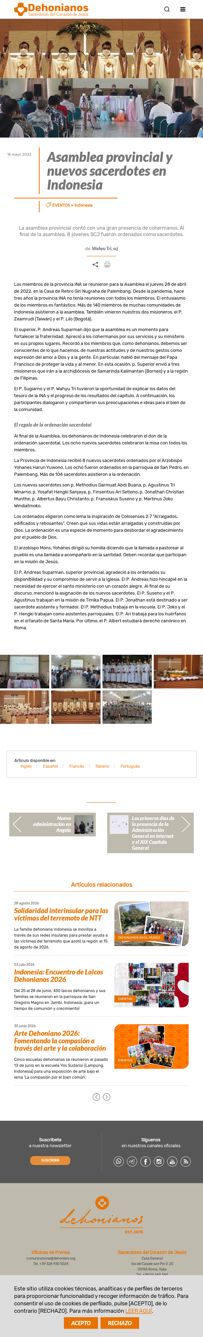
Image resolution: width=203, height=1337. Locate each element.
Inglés (26, 766)
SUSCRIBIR (50, 1160)
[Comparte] (95, 265)
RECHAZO (120, 1323)
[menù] (183, 9)
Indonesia (84, 205)
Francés (76, 766)
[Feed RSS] (185, 1161)
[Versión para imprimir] (107, 264)
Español (50, 766)
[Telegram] (132, 1161)
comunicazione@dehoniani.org (50, 1258)
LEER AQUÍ (138, 1311)
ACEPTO (81, 1323)
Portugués (130, 766)
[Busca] (167, 9)
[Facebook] (145, 1161)
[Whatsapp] (118, 1161)
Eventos (61, 205)
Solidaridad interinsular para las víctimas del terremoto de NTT (61, 914)
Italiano (102, 766)
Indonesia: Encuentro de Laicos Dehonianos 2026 (58, 975)
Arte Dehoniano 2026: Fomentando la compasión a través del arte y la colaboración (60, 1040)
